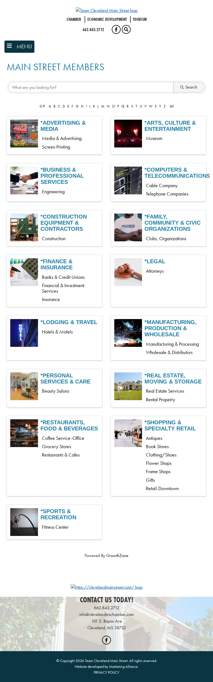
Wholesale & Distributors (169, 352)
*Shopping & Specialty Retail (170, 425)
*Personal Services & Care (65, 378)
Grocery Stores (56, 446)
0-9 (42, 106)
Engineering (53, 191)
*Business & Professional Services (62, 176)
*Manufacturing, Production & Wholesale (170, 328)
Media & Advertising (62, 138)
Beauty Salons (55, 391)
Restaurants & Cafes (61, 455)
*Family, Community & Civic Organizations (172, 223)
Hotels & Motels (57, 332)
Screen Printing (56, 147)
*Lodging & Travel (68, 322)
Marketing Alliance (123, 666)
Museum (154, 138)
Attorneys (155, 271)
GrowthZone (117, 555)
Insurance (51, 299)
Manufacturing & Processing (172, 344)
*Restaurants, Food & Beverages (69, 425)
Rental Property (160, 399)
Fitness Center (55, 527)
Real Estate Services (165, 391)
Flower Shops (158, 463)
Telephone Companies (167, 193)
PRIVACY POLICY (106, 672)
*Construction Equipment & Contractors (63, 223)
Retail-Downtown (162, 488)
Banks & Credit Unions (63, 277)
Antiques (154, 438)
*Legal (154, 261)
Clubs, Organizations (166, 238)
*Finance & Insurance (56, 264)
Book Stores (157, 446)
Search (191, 87)
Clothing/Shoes (161, 455)
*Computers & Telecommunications (177, 173)
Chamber (74, 19)
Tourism (140, 19)
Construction (53, 238)
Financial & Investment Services (63, 288)
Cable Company (162, 185)
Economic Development (107, 19)
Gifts (150, 480)
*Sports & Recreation (58, 514)
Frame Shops (158, 471)
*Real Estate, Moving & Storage (173, 378)
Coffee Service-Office (63, 438)
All (172, 106)
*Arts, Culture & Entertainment (170, 126)
